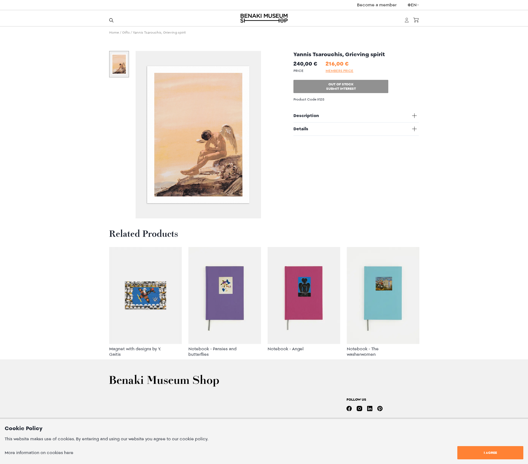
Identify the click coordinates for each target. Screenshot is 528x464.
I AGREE (490, 452)
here (68, 452)
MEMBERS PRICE (339, 70)
